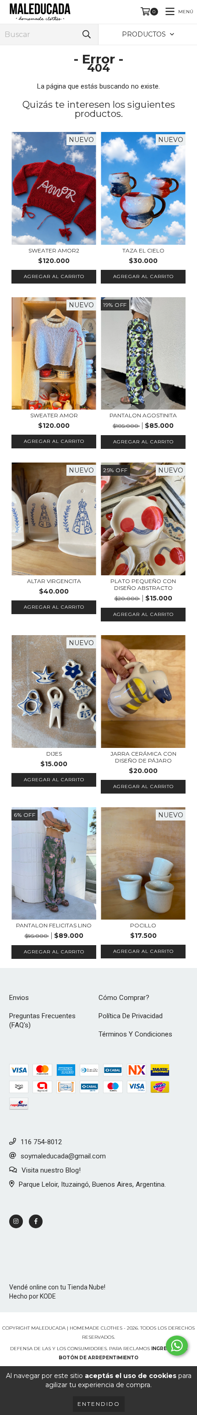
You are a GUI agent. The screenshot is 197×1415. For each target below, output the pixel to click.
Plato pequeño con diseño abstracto (143, 584)
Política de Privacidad (130, 1016)
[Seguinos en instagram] (16, 1221)
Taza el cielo (143, 250)
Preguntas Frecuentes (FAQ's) (42, 1020)
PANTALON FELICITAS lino (54, 925)
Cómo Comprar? (123, 998)
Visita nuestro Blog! (51, 1170)
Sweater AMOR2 (53, 250)
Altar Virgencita (54, 581)
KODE (48, 1296)
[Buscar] (86, 34)
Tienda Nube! (86, 1287)
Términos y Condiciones (135, 1034)
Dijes (54, 753)
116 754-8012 (41, 1142)
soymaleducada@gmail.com (63, 1156)
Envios (19, 998)
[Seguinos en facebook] (36, 1221)
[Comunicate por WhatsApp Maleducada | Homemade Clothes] (177, 1346)
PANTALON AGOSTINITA (143, 415)
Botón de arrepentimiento (98, 1358)
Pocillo (143, 925)
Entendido (98, 1403)
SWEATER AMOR (54, 415)
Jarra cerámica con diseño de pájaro (143, 757)
